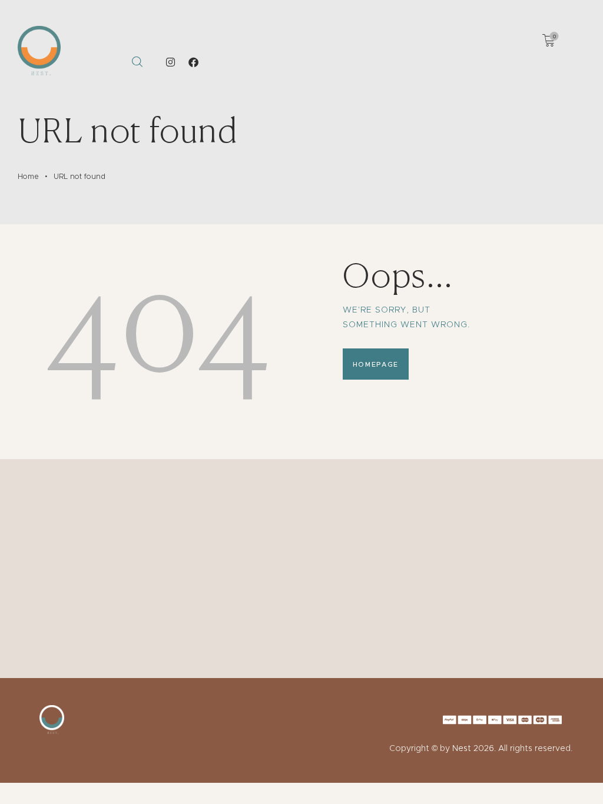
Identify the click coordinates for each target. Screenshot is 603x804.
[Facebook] (194, 62)
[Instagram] (171, 62)
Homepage (376, 364)
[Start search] (137, 62)
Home (28, 176)
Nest (461, 748)
